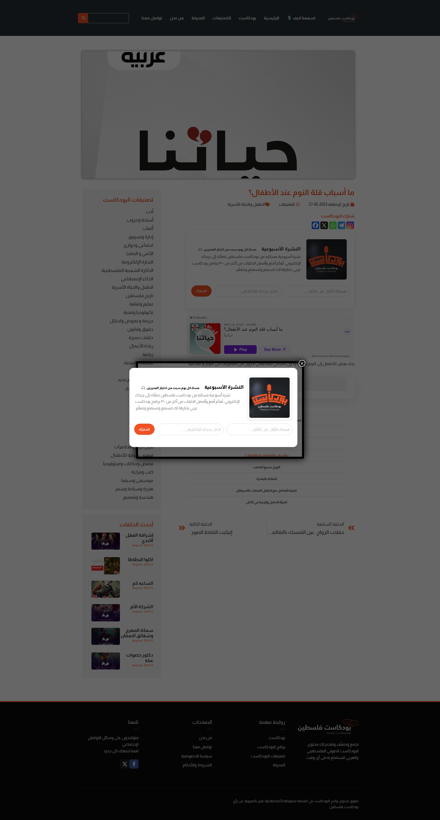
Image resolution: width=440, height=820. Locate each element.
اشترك (144, 429)
